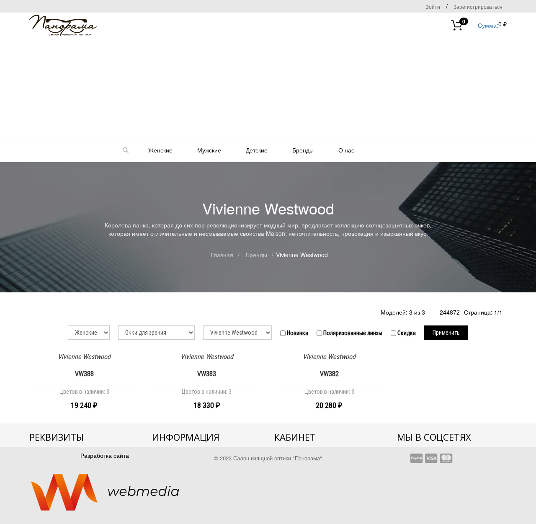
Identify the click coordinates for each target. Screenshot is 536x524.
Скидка (406, 333)
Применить (446, 332)
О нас (346, 150)
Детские (257, 150)
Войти (432, 6)
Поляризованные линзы (352, 333)
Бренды (303, 150)
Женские (160, 150)
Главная (222, 254)
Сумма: (480, 24)
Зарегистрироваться (478, 6)
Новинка (297, 333)
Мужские (209, 150)
